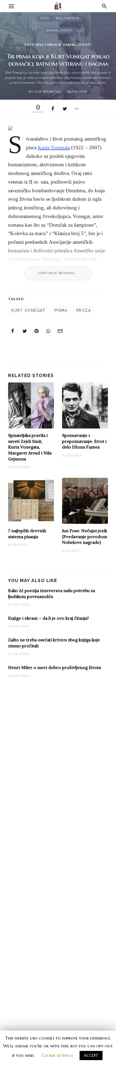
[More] (77, 108)
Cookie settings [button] (57, 1055)
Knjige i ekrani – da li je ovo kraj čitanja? (48, 618)
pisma (60, 310)
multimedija (67, 18)
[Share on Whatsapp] (48, 331)
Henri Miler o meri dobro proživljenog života (54, 667)
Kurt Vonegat (28, 310)
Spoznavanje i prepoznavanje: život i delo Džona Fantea (84, 441)
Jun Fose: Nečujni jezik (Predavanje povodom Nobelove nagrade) (84, 536)
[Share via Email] (60, 331)
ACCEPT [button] (91, 1055)
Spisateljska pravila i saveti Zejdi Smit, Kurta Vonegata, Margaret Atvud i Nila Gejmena (30, 447)
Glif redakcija (48, 91)
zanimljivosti (59, 30)
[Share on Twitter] (65, 108)
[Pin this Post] (37, 331)
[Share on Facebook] (53, 108)
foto (45, 18)
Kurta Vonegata (54, 147)
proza (83, 310)
